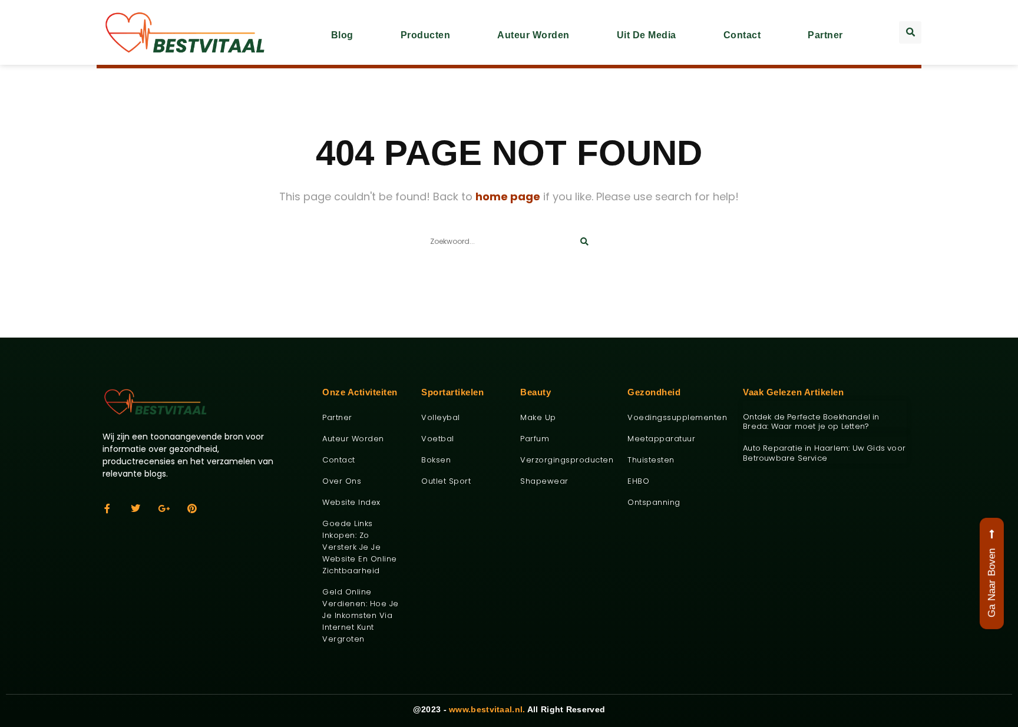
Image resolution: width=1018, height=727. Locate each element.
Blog (342, 35)
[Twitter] (135, 508)
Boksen (436, 459)
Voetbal (437, 438)
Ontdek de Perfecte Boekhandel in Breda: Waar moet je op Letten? (811, 421)
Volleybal (440, 417)
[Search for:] (509, 240)
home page (507, 196)
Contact (742, 35)
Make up (538, 417)
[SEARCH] (584, 241)
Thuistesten (651, 459)
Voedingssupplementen (676, 417)
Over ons (341, 481)
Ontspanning (653, 502)
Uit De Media (646, 35)
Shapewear (544, 481)
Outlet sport (446, 481)
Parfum (534, 438)
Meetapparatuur (661, 438)
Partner (825, 35)
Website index (351, 502)
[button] (910, 32)
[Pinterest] (192, 508)
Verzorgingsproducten (565, 459)
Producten (426, 35)
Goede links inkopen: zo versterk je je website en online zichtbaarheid (359, 547)
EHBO (638, 481)
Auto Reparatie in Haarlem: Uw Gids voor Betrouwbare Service (824, 453)
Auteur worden (533, 35)
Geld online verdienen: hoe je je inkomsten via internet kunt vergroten (360, 615)
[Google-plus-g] (163, 508)
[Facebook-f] (107, 508)
